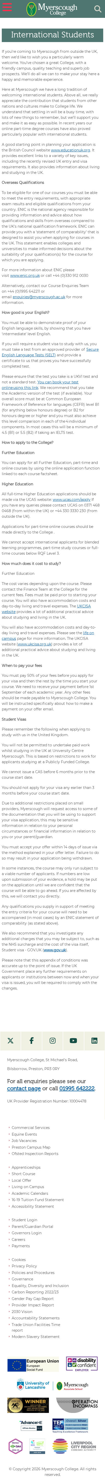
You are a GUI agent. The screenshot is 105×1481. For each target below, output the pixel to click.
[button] (6, 9)
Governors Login (27, 1233)
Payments (21, 1246)
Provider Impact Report (33, 1305)
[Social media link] (10, 1041)
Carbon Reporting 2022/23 (35, 1292)
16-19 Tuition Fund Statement (38, 1200)
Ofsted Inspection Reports (35, 1153)
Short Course (23, 1174)
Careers (18, 1239)
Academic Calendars (30, 1193)
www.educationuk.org (70, 150)
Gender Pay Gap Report (33, 1298)
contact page (24, 1089)
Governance (22, 1279)
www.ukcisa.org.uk (34, 644)
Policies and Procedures (33, 1272)
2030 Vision (22, 1311)
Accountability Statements (36, 1318)
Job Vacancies (24, 1140)
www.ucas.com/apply (71, 499)
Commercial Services (31, 1127)
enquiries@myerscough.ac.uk (39, 297)
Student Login (24, 1220)
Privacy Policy (24, 1266)
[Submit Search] (97, 8)
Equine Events (24, 1134)
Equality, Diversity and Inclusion (40, 1285)
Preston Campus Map (31, 1147)
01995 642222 (77, 1089)
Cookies (19, 1259)
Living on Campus (28, 1187)
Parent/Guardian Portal (32, 1226)
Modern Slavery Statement (36, 1336)
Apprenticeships (26, 1167)
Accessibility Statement (33, 1206)
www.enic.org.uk (25, 275)
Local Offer (21, 1180)
